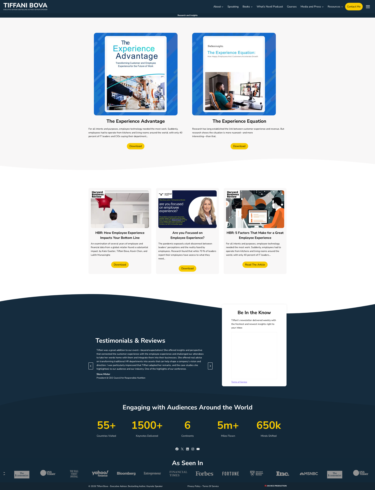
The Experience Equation (239, 121)
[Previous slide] (90, 365)
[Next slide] (210, 365)
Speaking (233, 6)
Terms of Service (239, 381)
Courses (292, 6)
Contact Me (354, 6)
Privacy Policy (194, 486)
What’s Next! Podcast (270, 6)
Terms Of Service (210, 486)
